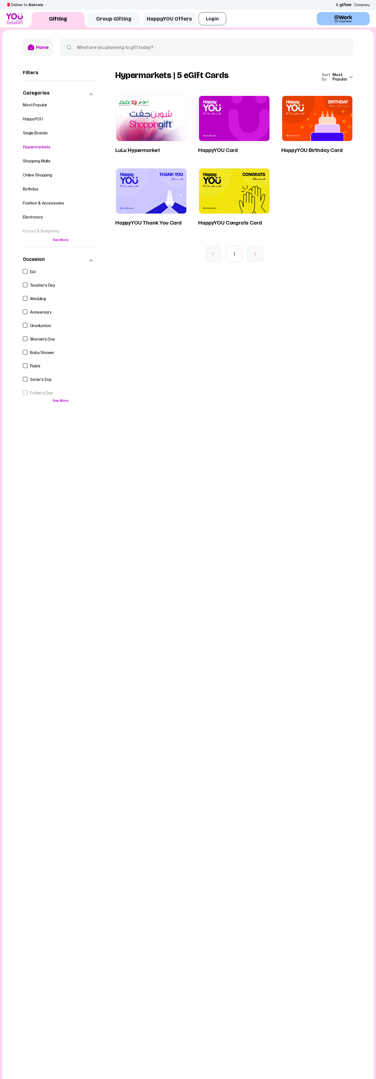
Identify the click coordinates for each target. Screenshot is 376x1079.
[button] (60, 94)
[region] (60, 248)
